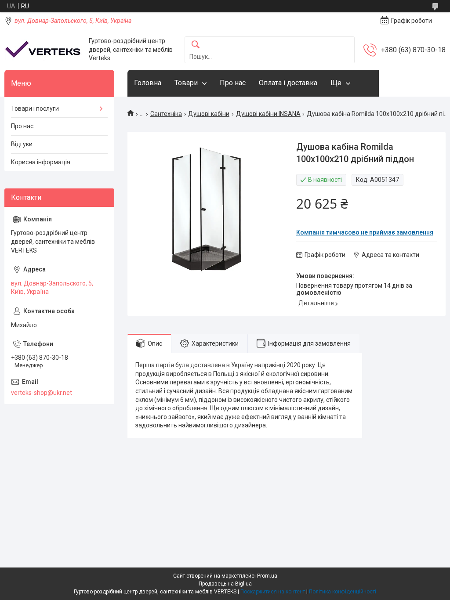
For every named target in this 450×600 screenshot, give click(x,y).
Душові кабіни (208, 113)
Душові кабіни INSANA (268, 113)
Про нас (233, 83)
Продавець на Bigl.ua (225, 584)
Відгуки (22, 144)
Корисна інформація (40, 162)
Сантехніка (166, 113)
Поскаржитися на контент (272, 592)
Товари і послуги (35, 108)
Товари (186, 83)
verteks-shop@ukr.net (41, 392)
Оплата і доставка (288, 83)
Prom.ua (267, 576)
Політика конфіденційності (342, 592)
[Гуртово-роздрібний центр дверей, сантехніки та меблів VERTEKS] (43, 50)
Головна (147, 83)
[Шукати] (195, 45)
